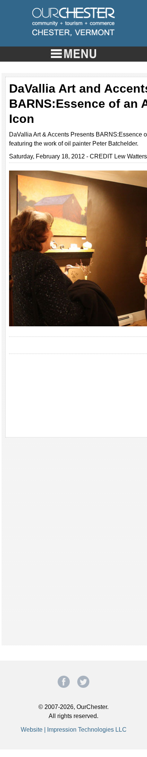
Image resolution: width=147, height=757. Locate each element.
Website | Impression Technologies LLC (74, 729)
